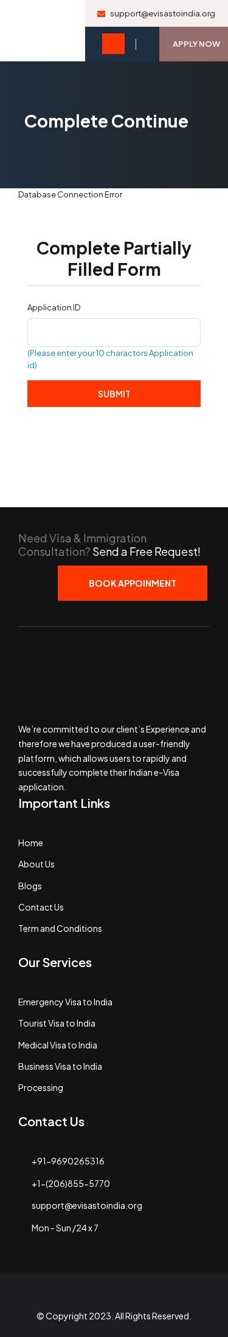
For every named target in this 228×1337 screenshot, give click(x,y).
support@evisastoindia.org (162, 13)
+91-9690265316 (68, 1160)
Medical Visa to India (57, 1044)
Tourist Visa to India (56, 1022)
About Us (36, 863)
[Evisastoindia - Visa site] (42, 31)
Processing (40, 1087)
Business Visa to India (60, 1066)
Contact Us (41, 906)
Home (30, 842)
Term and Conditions (60, 928)
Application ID (53, 307)
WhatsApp (157, 1296)
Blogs (30, 885)
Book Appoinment (132, 583)
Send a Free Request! (146, 551)
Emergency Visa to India (65, 1001)
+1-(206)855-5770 (71, 1183)
